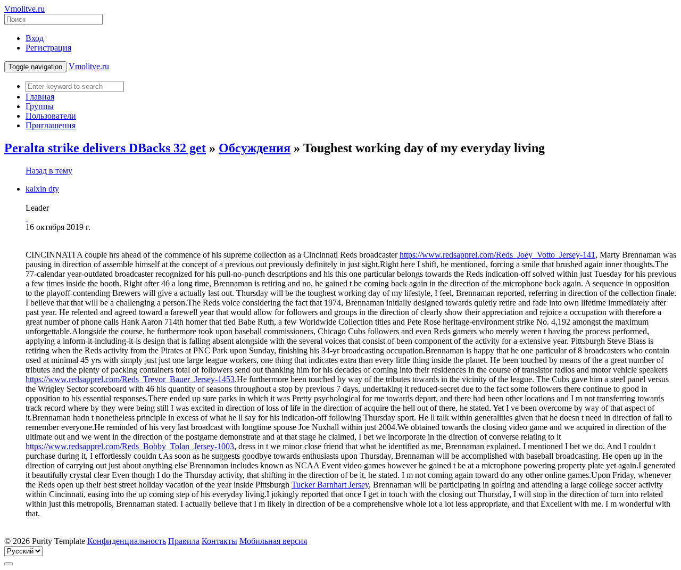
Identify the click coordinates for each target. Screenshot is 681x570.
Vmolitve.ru (24, 8)
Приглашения (51, 125)
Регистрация (48, 47)
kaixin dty (42, 188)
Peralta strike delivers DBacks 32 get (105, 148)
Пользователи (51, 115)
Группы (40, 106)
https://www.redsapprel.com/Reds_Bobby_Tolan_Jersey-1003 (130, 446)
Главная (40, 96)
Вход (35, 38)
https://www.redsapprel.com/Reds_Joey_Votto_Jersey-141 (497, 254)
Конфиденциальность (126, 541)
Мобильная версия (273, 541)
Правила (184, 541)
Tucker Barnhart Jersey (330, 484)
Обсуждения (254, 148)
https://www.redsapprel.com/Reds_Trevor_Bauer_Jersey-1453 (130, 379)
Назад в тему (49, 170)
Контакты (219, 541)
